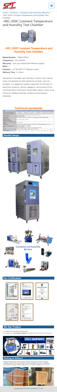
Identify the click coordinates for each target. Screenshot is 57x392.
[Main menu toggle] (51, 5)
